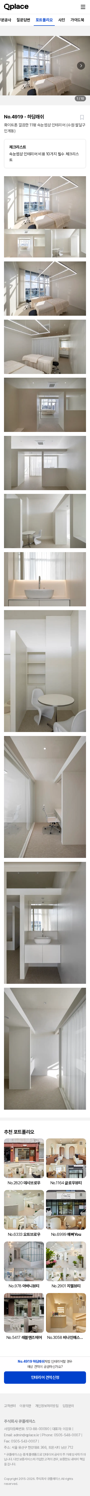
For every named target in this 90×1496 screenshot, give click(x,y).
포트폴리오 (44, 20)
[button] (83, 7)
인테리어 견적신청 (45, 1377)
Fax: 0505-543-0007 (20, 1441)
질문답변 (23, 20)
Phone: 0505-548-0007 (61, 1435)
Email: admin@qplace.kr (21, 1435)
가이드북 (77, 20)
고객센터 (10, 1406)
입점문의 (68, 1406)
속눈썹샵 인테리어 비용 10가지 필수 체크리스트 (44, 153)
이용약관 (25, 1406)
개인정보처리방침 (46, 1406)
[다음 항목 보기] (81, 66)
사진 (61, 20)
